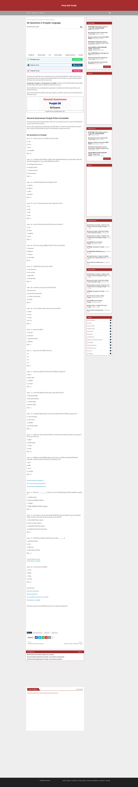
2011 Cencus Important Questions (36, 483)
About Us (41, 13)
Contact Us (35, 13)
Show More (107, 66)
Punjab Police (34, 19)
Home (28, 13)
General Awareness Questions (35, 480)
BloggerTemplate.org (58, 784)
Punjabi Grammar (70, 55)
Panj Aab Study (69, 5)
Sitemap (108, 780)
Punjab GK (31, 55)
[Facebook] (36, 637)
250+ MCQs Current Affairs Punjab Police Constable (41, 654)
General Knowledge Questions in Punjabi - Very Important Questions (45, 659)
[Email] (49, 637)
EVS (50, 55)
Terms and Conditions (92, 780)
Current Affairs (100, 320)
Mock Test (47, 632)
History (100, 323)
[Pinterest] (46, 637)
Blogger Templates (39, 784)
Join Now (78, 59)
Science (100, 350)
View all (80, 652)
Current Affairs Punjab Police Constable (37, 597)
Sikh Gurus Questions (33, 591)
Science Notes (58, 55)
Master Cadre (100, 328)
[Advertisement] (56, 41)
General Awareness (32, 594)
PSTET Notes (100, 337)
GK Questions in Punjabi (33, 561)
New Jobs (100, 334)
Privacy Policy (82, 780)
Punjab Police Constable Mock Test (36, 486)
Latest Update (100, 326)
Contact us (75, 780)
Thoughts (100, 353)
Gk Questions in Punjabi (33, 600)
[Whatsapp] (42, 637)
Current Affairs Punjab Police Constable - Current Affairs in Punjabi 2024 (46, 657)
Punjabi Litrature (100, 348)
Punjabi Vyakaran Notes (33, 559)
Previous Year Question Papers (100, 339)
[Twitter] (39, 637)
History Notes (41, 55)
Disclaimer (102, 780)
